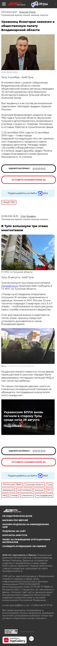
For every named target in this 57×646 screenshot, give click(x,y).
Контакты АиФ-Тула (14, 535)
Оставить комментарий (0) (29, 179)
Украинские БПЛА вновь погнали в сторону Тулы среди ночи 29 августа (23, 416)
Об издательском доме (17, 516)
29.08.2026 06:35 (9, 216)
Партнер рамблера (27, 631)
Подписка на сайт (14, 531)
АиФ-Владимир (9, 72)
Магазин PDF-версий (15, 520)
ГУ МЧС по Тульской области (20, 366)
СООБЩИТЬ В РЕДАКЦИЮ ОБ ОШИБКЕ (24, 546)
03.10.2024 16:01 (9, 12)
